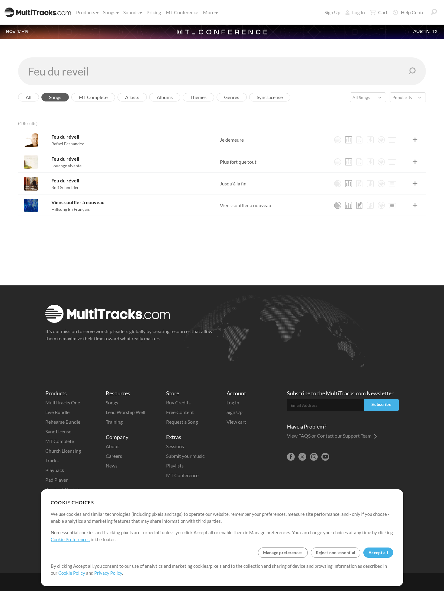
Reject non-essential (336, 552)
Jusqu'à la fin (233, 183)
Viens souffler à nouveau (78, 202)
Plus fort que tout (238, 162)
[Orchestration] (370, 140)
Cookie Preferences (70, 539)
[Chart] (359, 140)
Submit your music (185, 456)
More (208, 12)
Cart (383, 12)
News (111, 465)
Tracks (52, 460)
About (112, 446)
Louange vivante (66, 165)
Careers (114, 456)
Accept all (378, 552)
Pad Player (56, 480)
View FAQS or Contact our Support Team (329, 435)
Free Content (180, 412)
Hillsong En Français (70, 209)
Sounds (131, 12)
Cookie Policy (71, 573)
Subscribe (381, 404)
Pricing (153, 12)
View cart (236, 422)
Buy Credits (178, 402)
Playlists (175, 465)
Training (114, 422)
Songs (109, 12)
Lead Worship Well (125, 412)
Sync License (58, 431)
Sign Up (332, 12)
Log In (358, 12)
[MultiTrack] (337, 140)
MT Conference (182, 12)
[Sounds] (381, 140)
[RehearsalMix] (348, 140)
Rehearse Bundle (62, 422)
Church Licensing (63, 451)
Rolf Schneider (65, 187)
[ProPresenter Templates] (392, 140)
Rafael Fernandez (67, 143)
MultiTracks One (62, 402)
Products (85, 12)
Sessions (175, 446)
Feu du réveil (65, 137)
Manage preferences (283, 552)
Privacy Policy (108, 573)
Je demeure (232, 140)
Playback (54, 470)
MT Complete (59, 441)
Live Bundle (57, 412)
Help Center (413, 12)
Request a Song (182, 422)
